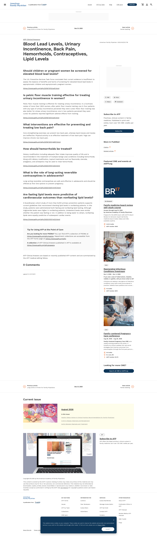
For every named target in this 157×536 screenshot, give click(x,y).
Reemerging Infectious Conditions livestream (115, 270)
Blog (110, 4)
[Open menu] (5, 4)
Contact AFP (103, 511)
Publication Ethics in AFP (125, 505)
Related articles (109, 151)
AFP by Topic (100, 4)
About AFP (122, 500)
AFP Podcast (123, 510)
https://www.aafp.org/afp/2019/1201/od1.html (41, 118)
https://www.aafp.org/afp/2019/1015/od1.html (41, 88)
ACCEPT (108, 529)
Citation (106, 147)
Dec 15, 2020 (78, 28)
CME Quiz (120, 4)
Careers (102, 515)
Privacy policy (38, 530)
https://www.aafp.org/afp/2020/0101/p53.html (41, 219)
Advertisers (84, 511)
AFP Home (64, 500)
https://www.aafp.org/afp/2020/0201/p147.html (42, 188)
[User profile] (147, 4)
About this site (27, 530)
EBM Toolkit (122, 519)
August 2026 (67, 409)
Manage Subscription (106, 504)
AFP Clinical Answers (31, 39)
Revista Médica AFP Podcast (125, 514)
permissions (64, 488)
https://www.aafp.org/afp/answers (41, 245)
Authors (83, 500)
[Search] (151, 4)
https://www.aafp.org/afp (56, 239)
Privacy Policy (101, 525)
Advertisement (78, 11)
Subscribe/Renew (105, 500)
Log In (25, 274)
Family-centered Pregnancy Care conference (117, 334)
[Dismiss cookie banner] (113, 520)
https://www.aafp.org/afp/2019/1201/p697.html (42, 142)
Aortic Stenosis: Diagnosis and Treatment (74, 424)
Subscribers (84, 508)
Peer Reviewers (85, 504)
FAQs (120, 522)
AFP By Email (104, 508)
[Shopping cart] (142, 4)
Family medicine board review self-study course (118, 206)
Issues (90, 4)
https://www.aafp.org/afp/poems (40, 236)
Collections (64, 511)
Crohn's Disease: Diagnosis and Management (75, 421)
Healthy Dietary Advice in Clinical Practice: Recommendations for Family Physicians (87, 417)
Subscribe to (108, 439)
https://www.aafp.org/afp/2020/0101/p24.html (41, 166)
